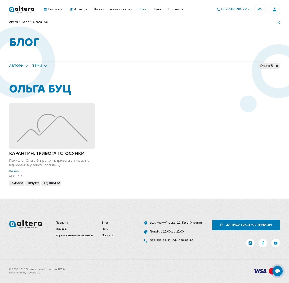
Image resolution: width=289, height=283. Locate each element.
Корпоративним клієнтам (113, 9)
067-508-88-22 (160, 240)
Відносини (51, 183)
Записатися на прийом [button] (249, 225)
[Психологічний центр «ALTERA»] (21, 9)
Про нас (174, 9)
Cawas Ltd (33, 273)
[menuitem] (52, 9)
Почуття (32, 183)
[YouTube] (275, 243)
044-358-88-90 (182, 240)
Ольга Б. (267, 66)
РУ (260, 9)
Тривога (16, 183)
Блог (143, 9)
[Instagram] (250, 243)
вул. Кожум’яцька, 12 (165, 222)
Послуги (54, 9)
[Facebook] (263, 243)
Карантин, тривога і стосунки (46, 154)
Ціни (157, 9)
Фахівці (79, 9)
